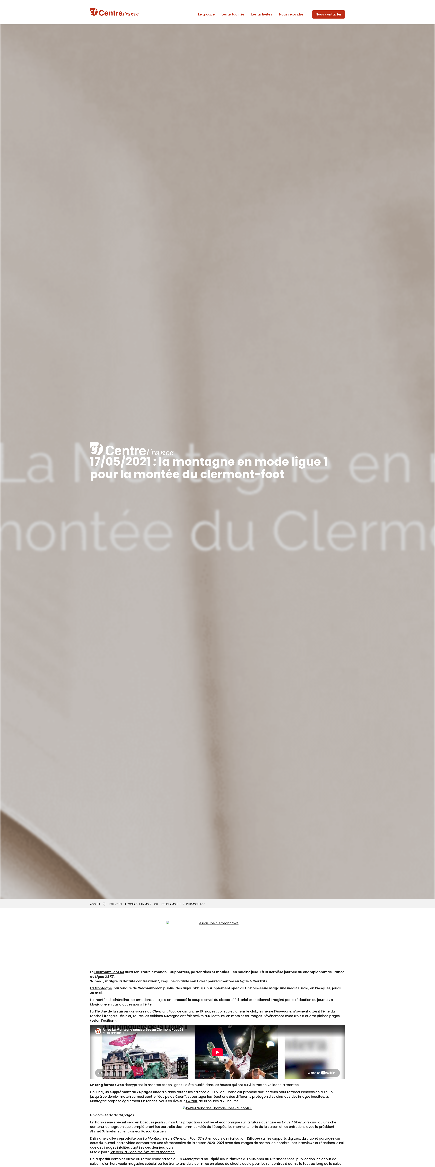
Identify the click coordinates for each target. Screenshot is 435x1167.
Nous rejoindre (291, 14)
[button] (328, 14)
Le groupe (206, 14)
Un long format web (107, 1085)
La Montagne (101, 988)
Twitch (191, 1101)
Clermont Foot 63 (109, 972)
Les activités (261, 14)
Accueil (95, 904)
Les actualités (233, 14)
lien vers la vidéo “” (142, 1152)
